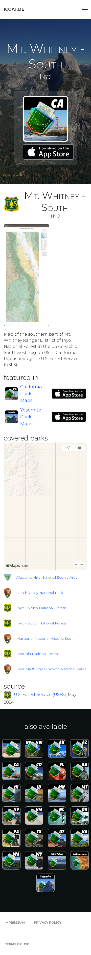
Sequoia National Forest (37, 653)
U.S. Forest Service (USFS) (40, 694)
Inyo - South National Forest (41, 623)
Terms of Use (17, 944)
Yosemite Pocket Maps (30, 416)
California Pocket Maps (31, 393)
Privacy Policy (47, 922)
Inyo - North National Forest (41, 608)
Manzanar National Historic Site (43, 638)
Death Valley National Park (39, 592)
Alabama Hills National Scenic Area (47, 577)
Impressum (15, 922)
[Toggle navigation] (84, 9)
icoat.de (14, 9)
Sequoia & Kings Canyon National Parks (51, 669)
